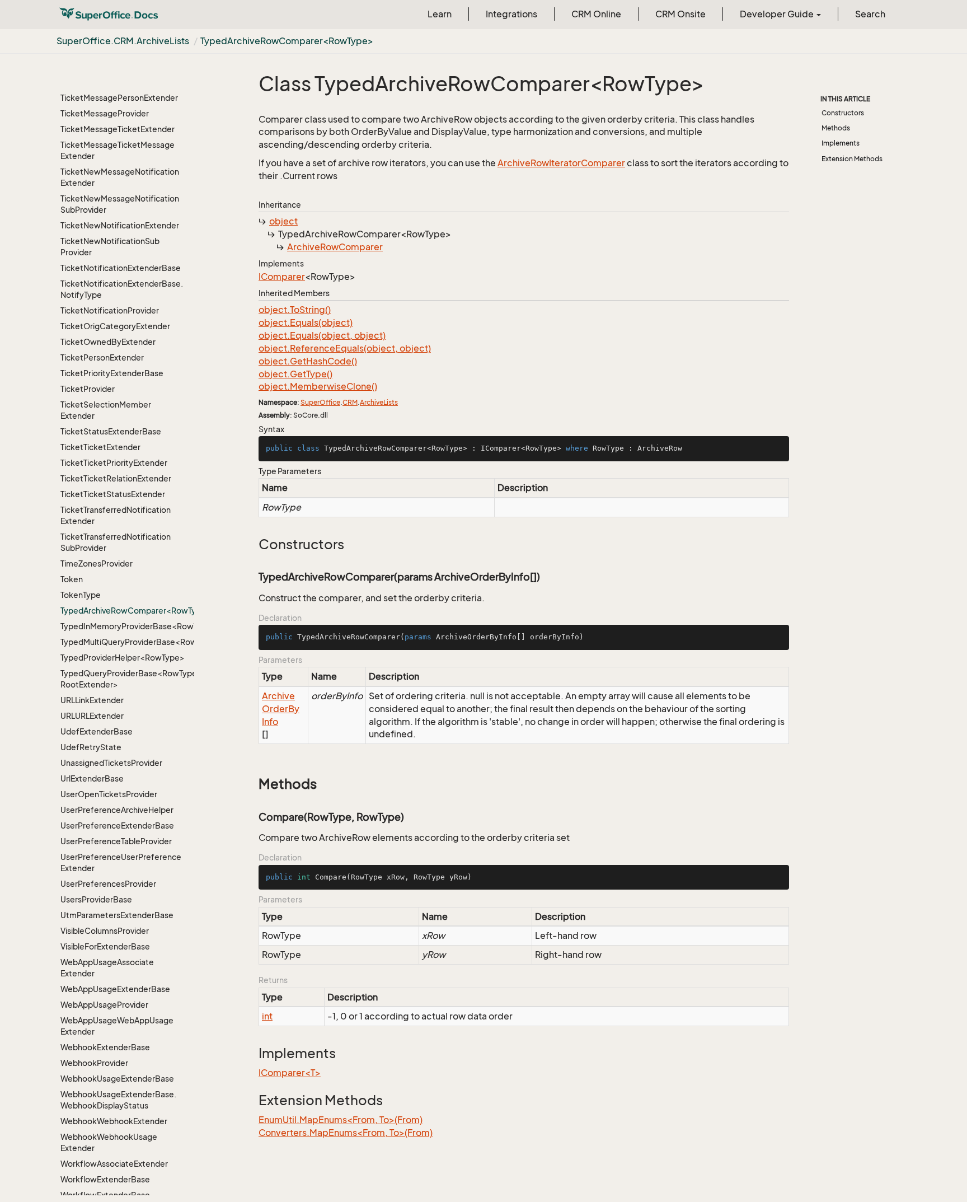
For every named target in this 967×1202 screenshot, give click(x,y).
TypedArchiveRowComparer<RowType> (286, 40)
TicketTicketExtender (100, 447)
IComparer (282, 276)
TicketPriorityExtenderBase (111, 373)
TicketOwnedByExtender (108, 342)
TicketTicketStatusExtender (112, 494)
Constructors (843, 113)
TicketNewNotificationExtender (119, 225)
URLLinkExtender (92, 700)
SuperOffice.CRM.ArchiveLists (123, 40)
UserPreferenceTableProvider (116, 841)
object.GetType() (295, 374)
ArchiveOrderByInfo (280, 708)
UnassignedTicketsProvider (111, 763)
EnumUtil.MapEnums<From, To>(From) (341, 1119)
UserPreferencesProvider (108, 883)
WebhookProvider (94, 1063)
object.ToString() (295, 309)
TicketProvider (87, 389)
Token (71, 579)
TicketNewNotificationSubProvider (109, 246)
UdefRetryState (90, 747)
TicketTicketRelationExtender (115, 478)
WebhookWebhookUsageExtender (108, 1142)
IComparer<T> (290, 1072)
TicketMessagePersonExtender (119, 97)
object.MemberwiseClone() (318, 386)
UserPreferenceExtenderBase (117, 825)
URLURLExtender (92, 716)
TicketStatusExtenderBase (110, 431)
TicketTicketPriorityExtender (113, 462)
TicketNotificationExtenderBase (120, 268)
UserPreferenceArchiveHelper (116, 810)
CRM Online (596, 14)
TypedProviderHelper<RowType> (122, 657)
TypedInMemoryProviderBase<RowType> (122, 626)
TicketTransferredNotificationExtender (115, 515)
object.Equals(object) (306, 322)
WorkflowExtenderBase (105, 1179)
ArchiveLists (379, 402)
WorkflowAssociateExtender (114, 1163)
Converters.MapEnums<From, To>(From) (346, 1132)
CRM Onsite (680, 14)
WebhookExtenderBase (105, 1047)
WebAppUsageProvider (104, 1004)
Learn (440, 14)
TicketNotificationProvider (109, 310)
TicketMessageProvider (104, 113)
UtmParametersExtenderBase (116, 915)
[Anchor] (252, 544)
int (267, 1016)
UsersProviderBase (96, 899)
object (283, 221)
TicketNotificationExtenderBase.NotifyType (121, 289)
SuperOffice (320, 402)
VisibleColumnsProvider (104, 931)
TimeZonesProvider (96, 563)
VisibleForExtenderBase (105, 946)
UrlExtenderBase (92, 778)
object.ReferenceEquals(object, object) (345, 348)
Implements (841, 143)
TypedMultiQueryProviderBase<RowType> (122, 642)
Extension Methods (852, 159)
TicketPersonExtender (102, 357)
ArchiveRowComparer (335, 246)
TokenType (80, 595)
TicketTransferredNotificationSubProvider (115, 542)
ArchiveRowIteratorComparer (561, 163)
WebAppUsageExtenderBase (115, 989)
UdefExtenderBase (96, 731)
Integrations (511, 14)
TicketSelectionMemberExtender (105, 410)
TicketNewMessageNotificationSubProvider (119, 204)
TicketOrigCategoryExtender (115, 326)
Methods (836, 128)
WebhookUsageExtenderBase (117, 1078)
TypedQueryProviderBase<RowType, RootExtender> (122, 678)
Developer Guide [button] (777, 14)
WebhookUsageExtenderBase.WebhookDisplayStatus (118, 1099)
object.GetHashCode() (308, 361)
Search (870, 14)
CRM (350, 402)
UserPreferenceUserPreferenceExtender (120, 862)
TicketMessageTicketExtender (117, 129)
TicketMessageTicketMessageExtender (117, 150)
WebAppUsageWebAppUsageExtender (116, 1026)
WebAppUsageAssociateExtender (107, 967)
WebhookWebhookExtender (113, 1121)
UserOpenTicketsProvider (108, 794)
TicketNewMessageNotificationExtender (119, 177)
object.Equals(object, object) (322, 335)
